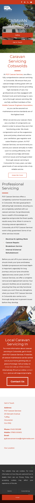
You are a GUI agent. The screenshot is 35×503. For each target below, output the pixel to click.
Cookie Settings (25, 491)
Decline (9, 491)
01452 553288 (15, 429)
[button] (32, 8)
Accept (17, 497)
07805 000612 (24, 367)
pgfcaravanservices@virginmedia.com (19, 438)
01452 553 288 (10, 367)
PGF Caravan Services (14, 74)
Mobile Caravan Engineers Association (17, 105)
